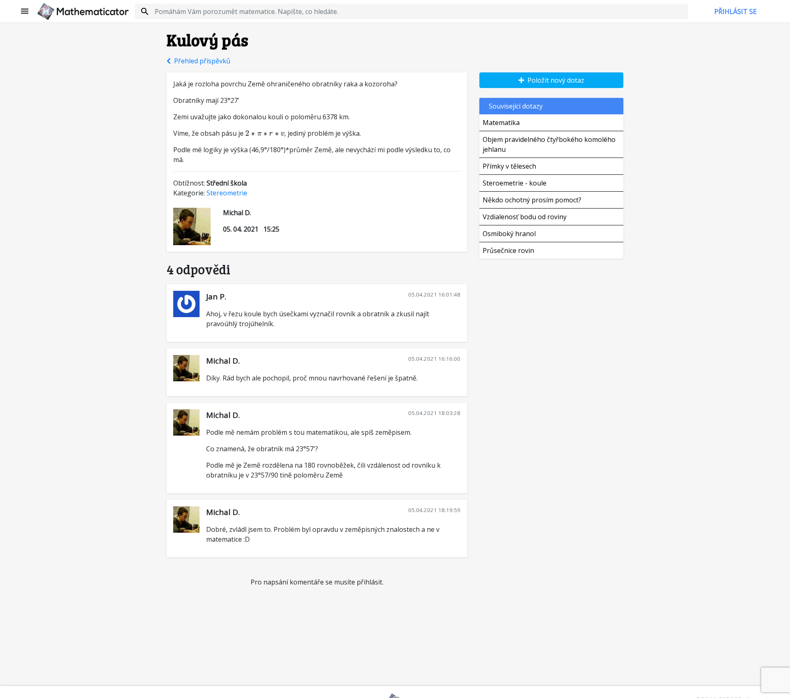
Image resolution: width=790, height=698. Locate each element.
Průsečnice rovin (508, 250)
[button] (25, 11)
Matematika (501, 122)
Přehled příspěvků (200, 60)
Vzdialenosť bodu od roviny (525, 216)
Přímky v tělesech (509, 166)
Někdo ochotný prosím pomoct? (532, 199)
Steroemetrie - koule (514, 183)
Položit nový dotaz (554, 80)
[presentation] (264, 133)
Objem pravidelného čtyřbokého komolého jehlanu (549, 144)
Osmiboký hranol (509, 233)
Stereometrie (227, 192)
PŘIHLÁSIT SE (735, 11)
